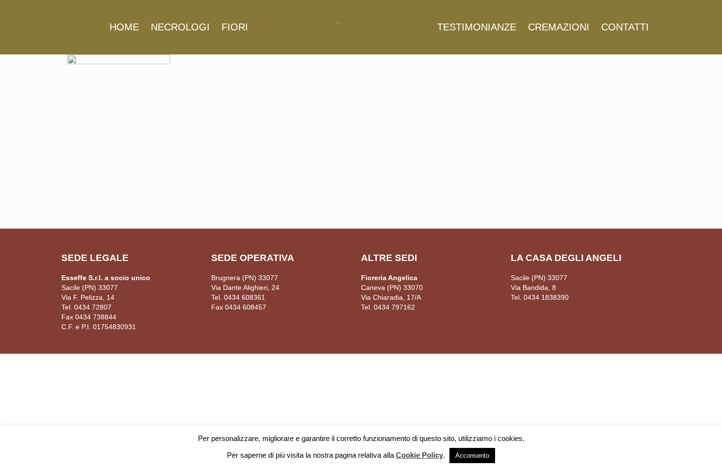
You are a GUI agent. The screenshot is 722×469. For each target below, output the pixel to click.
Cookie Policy (419, 455)
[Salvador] (360, 22)
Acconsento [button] (472, 455)
